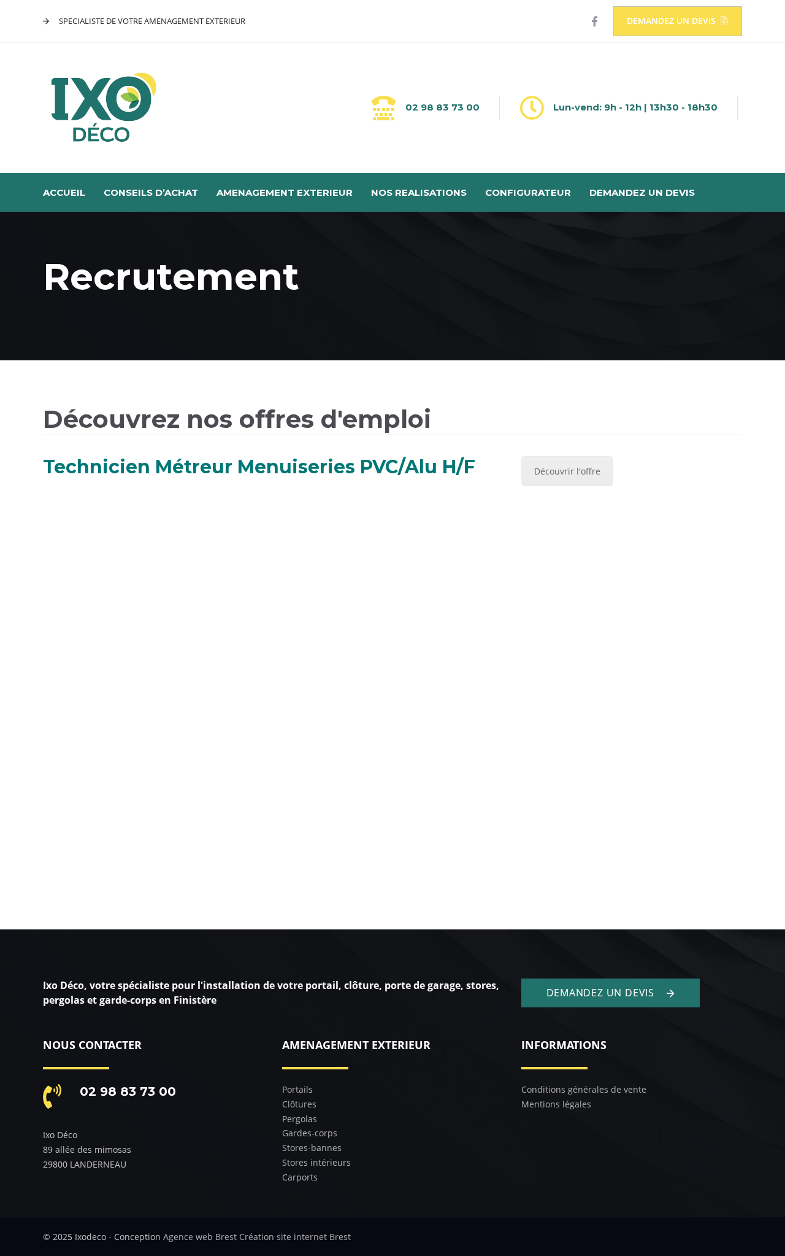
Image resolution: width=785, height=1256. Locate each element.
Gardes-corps (309, 1133)
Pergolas (299, 1119)
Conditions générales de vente (583, 1089)
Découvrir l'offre (567, 471)
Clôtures (299, 1104)
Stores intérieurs (316, 1162)
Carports (300, 1177)
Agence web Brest (200, 1236)
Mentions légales (556, 1104)
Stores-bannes (312, 1147)
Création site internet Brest (295, 1236)
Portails (297, 1089)
